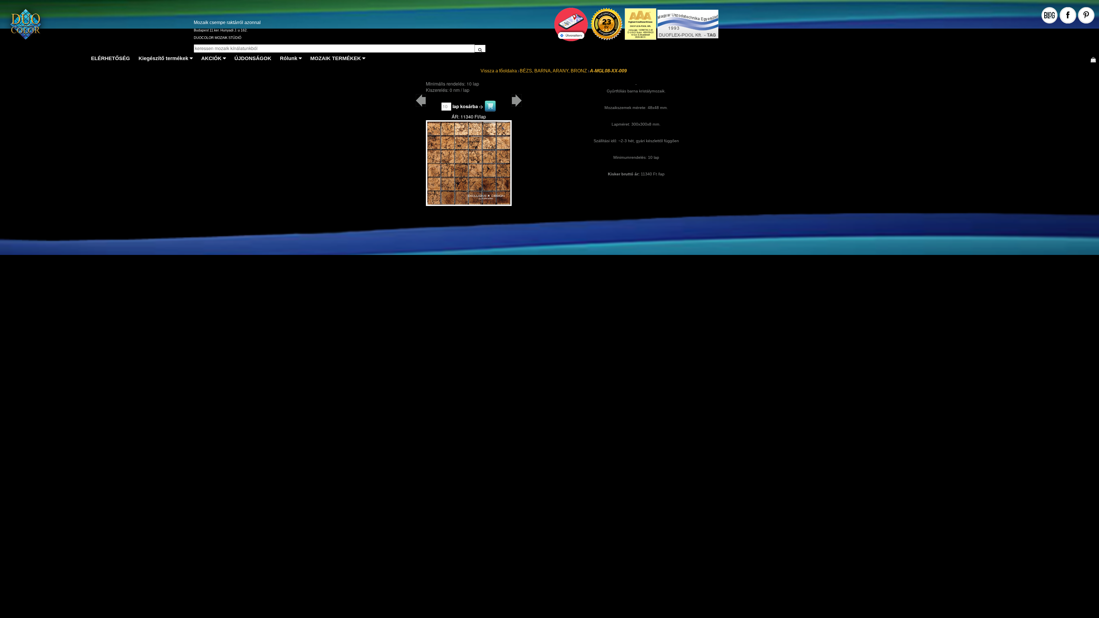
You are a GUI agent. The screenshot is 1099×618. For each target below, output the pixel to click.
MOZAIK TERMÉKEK (335, 58)
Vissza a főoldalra (499, 70)
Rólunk (288, 58)
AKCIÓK (211, 58)
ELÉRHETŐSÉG (110, 58)
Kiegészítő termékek (163, 58)
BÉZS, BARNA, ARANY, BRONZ (553, 70)
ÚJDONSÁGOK (252, 58)
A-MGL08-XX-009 (608, 70)
